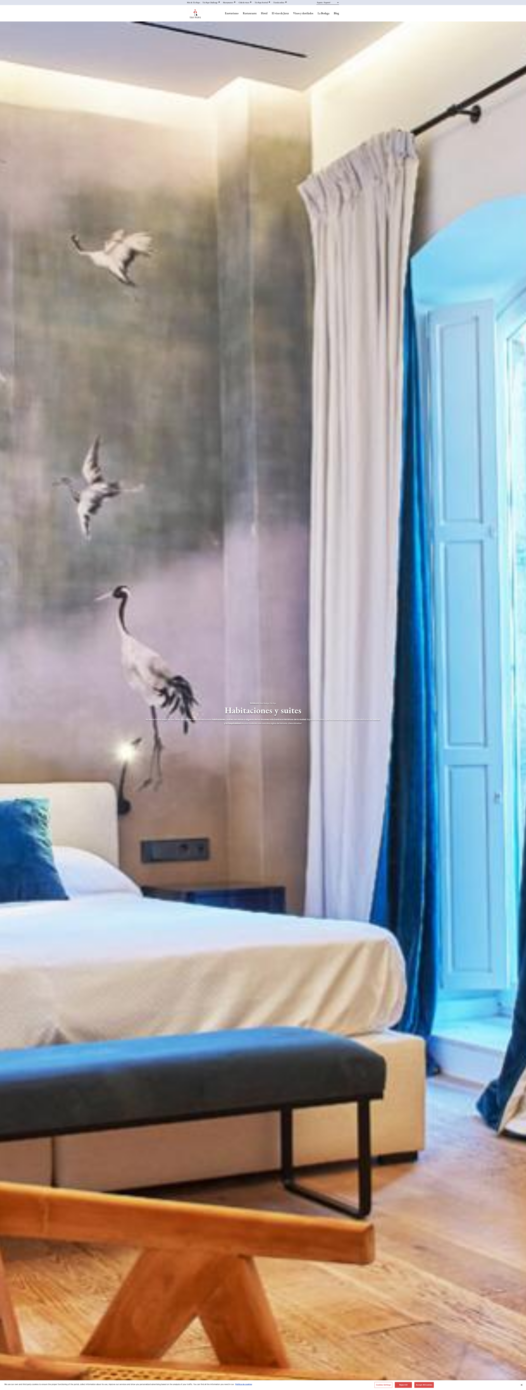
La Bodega (323, 13)
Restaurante (250, 13)
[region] (263, 1385)
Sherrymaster (228, 2)
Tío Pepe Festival (261, 2)
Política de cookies (243, 1384)
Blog (336, 13)
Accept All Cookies (424, 1385)
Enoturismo (231, 13)
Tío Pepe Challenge (210, 2)
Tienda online (278, 2)
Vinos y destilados (303, 13)
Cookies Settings (383, 1385)
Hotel (264, 13)
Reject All (403, 1385)
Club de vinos (244, 2)
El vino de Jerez (280, 13)
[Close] (522, 1385)
